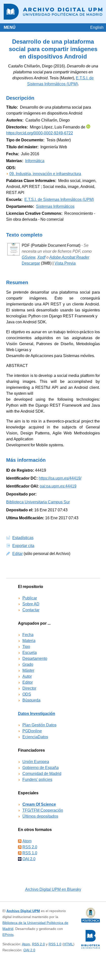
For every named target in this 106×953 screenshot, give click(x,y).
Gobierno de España (40, 768)
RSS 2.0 (29, 847)
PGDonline (32, 731)
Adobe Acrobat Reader (69, 257)
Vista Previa (65, 263)
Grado (27, 664)
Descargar (31, 263)
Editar (17, 554)
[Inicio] (53, 11)
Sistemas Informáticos (55, 206)
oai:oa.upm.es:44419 (58, 486)
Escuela (29, 652)
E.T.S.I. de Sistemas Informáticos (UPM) (59, 199)
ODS (26, 694)
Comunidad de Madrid (41, 773)
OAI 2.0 (28, 859)
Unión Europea (35, 762)
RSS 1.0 (29, 853)
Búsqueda (31, 700)
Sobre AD (30, 604)
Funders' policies (37, 779)
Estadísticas (23, 538)
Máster (28, 670)
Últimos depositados (40, 816)
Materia (28, 641)
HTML (68, 944)
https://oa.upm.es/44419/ (60, 478)
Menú (10, 27)
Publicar (29, 598)
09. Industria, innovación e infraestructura (45, 174)
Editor (27, 682)
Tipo (26, 647)
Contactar (30, 610)
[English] (97, 27)
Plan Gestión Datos (39, 725)
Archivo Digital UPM (23, 911)
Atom (27, 841)
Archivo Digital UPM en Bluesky (53, 889)
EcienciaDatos (35, 737)
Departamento (34, 658)
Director (29, 688)
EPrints (8, 935)
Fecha (28, 635)
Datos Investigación (36, 713)
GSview (28, 257)
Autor (27, 676)
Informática (34, 161)
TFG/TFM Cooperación (42, 810)
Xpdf (41, 257)
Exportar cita (23, 546)
